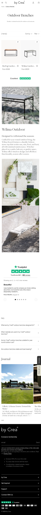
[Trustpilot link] (6, 502)
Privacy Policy (8, 453)
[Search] (6, 3)
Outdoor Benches (10, 6)
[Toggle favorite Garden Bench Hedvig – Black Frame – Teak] (18, 66)
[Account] (33, 3)
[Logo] (19, 2)
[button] (20, 477)
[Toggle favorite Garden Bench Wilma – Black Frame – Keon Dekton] (37, 66)
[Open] (2, 3)
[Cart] (39, 3)
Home (2, 6)
